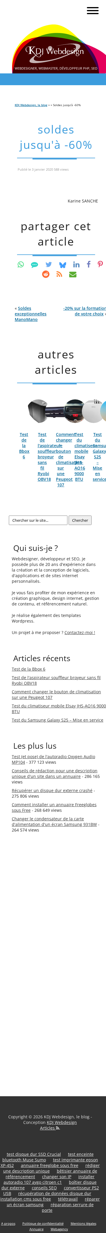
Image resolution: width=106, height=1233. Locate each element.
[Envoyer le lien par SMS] (34, 264)
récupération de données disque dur (54, 1193)
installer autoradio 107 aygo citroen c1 (49, 1179)
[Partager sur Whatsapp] (21, 264)
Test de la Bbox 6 (24, 446)
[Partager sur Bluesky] (62, 264)
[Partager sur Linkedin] (76, 264)
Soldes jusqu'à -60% (56, 137)
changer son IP (56, 1176)
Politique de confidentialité (43, 1223)
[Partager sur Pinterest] (100, 264)
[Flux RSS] (59, 274)
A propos (8, 1223)
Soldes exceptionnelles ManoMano (31, 313)
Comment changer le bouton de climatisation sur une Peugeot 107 (69, 460)
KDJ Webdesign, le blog (31, 105)
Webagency (59, 1229)
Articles (48, 1128)
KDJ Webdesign (62, 1122)
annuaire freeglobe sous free (49, 1165)
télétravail (68, 1199)
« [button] (31, 313)
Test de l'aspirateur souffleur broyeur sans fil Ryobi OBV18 (49, 457)
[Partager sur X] (48, 264)
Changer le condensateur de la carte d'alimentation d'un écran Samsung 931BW (54, 821)
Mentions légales (83, 1223)
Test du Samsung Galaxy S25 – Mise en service (57, 720)
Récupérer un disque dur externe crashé (52, 790)
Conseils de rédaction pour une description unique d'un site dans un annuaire (54, 773)
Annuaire (36, 1229)
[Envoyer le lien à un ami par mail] (73, 274)
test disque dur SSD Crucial (34, 1154)
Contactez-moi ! (79, 632)
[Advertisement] (35, 938)
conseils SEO (44, 1188)
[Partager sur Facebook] (89, 264)
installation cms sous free (25, 1199)
